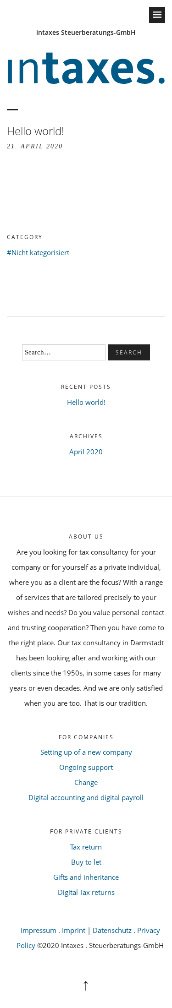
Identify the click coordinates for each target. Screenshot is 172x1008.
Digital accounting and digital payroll (86, 797)
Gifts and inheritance (86, 877)
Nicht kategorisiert (40, 252)
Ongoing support (86, 767)
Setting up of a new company (86, 752)
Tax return (86, 846)
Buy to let (86, 861)
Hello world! (86, 402)
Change (86, 782)
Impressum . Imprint (53, 930)
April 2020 (86, 451)
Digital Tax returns (86, 892)
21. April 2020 (35, 146)
